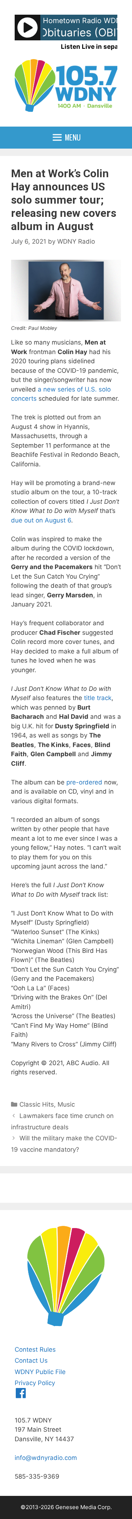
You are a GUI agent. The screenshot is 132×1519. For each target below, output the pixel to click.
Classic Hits (36, 1104)
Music (66, 1104)
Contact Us (31, 1360)
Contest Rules (35, 1349)
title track (97, 698)
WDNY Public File (40, 1372)
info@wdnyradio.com (46, 1457)
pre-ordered (84, 782)
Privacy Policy (35, 1383)
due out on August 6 (41, 520)
